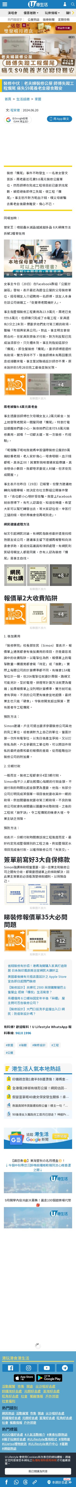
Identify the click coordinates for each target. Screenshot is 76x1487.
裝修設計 (40, 1045)
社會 (24, 1396)
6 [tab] (49, 24)
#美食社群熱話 (57, 1434)
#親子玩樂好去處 (14, 1439)
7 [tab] (29, 28)
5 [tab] (45, 24)
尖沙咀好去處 (45, 1386)
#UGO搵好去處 (12, 1434)
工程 (56, 1045)
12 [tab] (49, 28)
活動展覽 (8, 1386)
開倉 (30, 1386)
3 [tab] (37, 24)
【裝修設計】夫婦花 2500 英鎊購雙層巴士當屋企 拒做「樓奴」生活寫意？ (37, 989)
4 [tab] (41, 24)
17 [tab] (47, 33)
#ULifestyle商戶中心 (43, 1443)
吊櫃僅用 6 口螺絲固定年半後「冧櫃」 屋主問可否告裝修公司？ (36, 1000)
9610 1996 (23, 1033)
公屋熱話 (33, 19)
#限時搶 (64, 1439)
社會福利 (8, 1400)
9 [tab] (37, 28)
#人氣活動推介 (35, 1434)
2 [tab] (33, 24)
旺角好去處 (10, 1396)
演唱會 (12, 12)
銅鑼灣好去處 (12, 1391)
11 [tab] (45, 28)
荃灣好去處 (51, 1391)
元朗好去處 (32, 1391)
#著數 (64, 1443)
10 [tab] (41, 28)
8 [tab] (33, 28)
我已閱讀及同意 (38, 1471)
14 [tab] (35, 33)
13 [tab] (31, 33)
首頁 (8, 98)
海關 (24, 1045)
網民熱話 (8, 1413)
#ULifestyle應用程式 (42, 1439)
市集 (21, 1386)
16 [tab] (43, 33)
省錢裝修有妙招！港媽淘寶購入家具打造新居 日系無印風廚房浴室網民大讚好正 (37, 968)
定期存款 (64, 19)
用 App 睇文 (61, 119)
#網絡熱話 (9, 1448)
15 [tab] (39, 33)
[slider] (37, 274)
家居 (38, 98)
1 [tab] (29, 24)
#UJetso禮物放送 (14, 1443)
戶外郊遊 (52, 1396)
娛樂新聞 (49, 19)
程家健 (15, 110)
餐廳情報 (36, 1396)
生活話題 (23, 98)
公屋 (10, 1052)
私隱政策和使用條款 (44, 1460)
